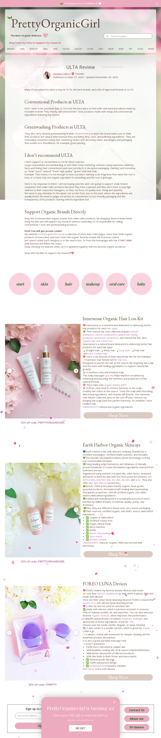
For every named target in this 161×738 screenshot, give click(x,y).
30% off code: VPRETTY (43, 684)
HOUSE (66, 48)
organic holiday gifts (115, 384)
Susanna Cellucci (61, 73)
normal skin (89, 479)
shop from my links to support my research (35, 42)
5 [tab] (42, 554)
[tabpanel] (43, 371)
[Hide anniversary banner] (156, 3)
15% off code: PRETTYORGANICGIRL (43, 422)
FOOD (140, 48)
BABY (121, 48)
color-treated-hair (97, 353)
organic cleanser (100, 615)
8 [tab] (49, 554)
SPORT (90, 48)
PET (130, 48)
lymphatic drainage (132, 618)
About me (137, 719)
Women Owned (97, 539)
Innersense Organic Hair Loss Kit (113, 318)
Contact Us (136, 710)
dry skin (116, 479)
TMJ (131, 621)
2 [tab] (43, 415)
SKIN (22, 48)
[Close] (114, 702)
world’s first (89, 602)
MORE (151, 48)
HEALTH (78, 48)
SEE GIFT (80, 728)
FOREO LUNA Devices (105, 584)
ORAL (45, 48)
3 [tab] (38, 554)
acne (138, 479)
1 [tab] (41, 415)
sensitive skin (103, 479)
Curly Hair (124, 350)
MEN (101, 48)
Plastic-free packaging (101, 533)
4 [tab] (40, 554)
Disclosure (137, 727)
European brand (98, 665)
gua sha (109, 375)
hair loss (122, 359)
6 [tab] (44, 554)
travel (146, 628)
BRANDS (11, 48)
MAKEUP (34, 48)
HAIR (55, 48)
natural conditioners (106, 334)
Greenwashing (83, 133)
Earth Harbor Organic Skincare (112, 445)
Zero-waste (95, 536)
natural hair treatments (106, 337)
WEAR (111, 48)
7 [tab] (47, 554)
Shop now (118, 415)
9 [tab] (51, 554)
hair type (112, 328)
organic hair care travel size (97, 340)
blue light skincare (98, 482)
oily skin (125, 479)
